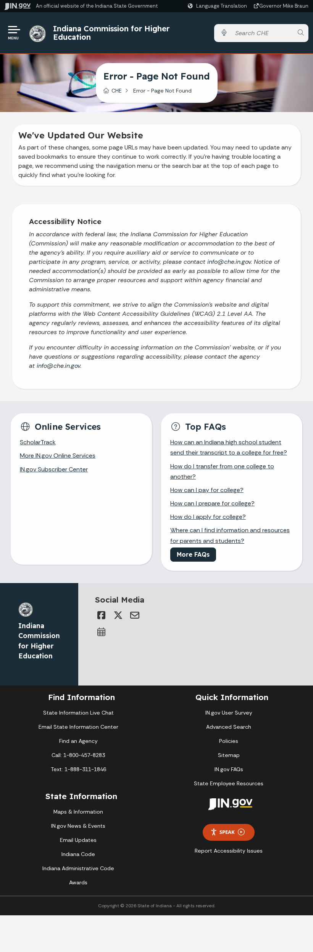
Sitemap (229, 755)
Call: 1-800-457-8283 (78, 755)
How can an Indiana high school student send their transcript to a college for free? (228, 447)
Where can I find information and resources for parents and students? (230, 535)
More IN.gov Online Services (57, 456)
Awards (78, 882)
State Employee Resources (228, 783)
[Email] (135, 615)
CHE (116, 90)
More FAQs (193, 554)
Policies (228, 741)
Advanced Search (228, 726)
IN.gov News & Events (78, 825)
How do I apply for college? (208, 517)
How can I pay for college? (207, 490)
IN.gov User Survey (228, 712)
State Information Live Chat (78, 712)
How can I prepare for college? (212, 503)
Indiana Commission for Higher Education (111, 33)
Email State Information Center (78, 726)
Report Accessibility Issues (229, 850)
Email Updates (78, 840)
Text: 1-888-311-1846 (78, 769)
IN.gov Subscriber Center (54, 469)
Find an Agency (78, 741)
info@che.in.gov (229, 262)
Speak (227, 832)
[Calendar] (101, 632)
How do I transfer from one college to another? (222, 471)
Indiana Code (78, 854)
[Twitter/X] (118, 615)
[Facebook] (101, 615)
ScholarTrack (38, 442)
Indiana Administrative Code (78, 868)
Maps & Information (78, 811)
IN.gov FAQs (229, 769)
